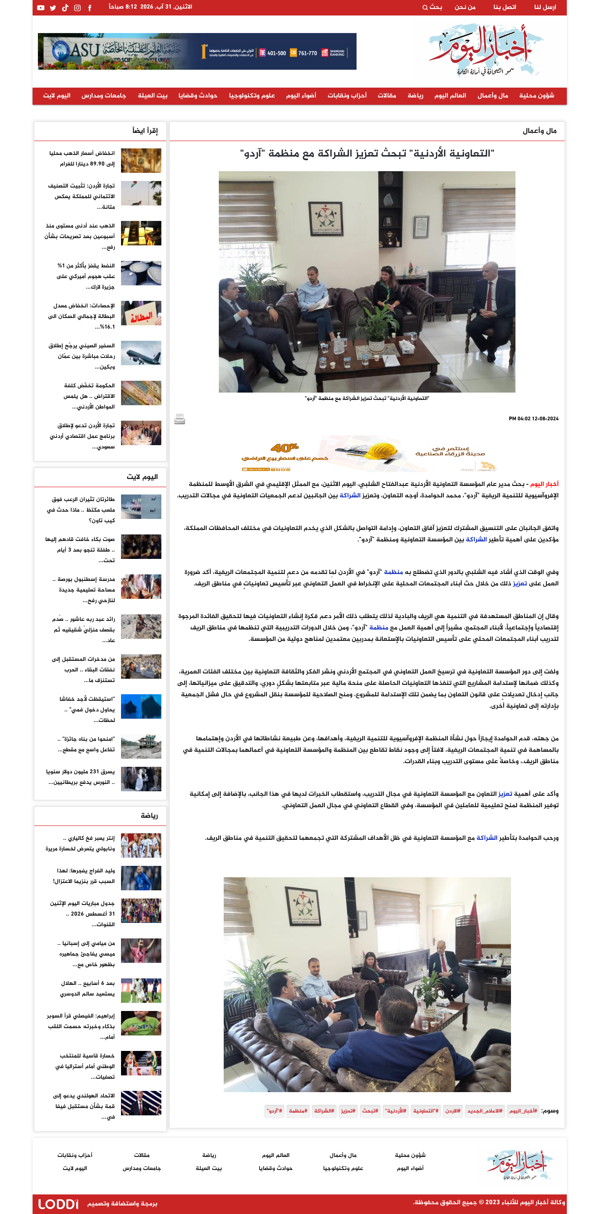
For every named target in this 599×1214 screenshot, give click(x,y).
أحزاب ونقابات (347, 96)
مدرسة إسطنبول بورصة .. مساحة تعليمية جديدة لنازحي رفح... (84, 590)
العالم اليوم (450, 96)
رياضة (415, 96)
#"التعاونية (425, 1111)
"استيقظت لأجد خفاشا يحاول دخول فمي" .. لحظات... (87, 710)
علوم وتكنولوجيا (252, 96)
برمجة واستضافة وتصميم (121, 1204)
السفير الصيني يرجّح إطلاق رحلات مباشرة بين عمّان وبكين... (81, 356)
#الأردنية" (395, 1111)
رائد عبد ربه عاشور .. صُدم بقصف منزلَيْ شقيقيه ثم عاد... (83, 630)
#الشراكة (324, 1111)
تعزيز (520, 583)
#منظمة (298, 1111)
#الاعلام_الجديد (484, 1111)
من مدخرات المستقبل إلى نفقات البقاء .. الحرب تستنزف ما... (83, 670)
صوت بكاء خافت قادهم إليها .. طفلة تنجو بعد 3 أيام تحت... (80, 550)
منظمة (393, 572)
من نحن (465, 7)
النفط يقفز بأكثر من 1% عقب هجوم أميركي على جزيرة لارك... (85, 276)
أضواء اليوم (301, 96)
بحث (435, 7)
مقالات (387, 96)
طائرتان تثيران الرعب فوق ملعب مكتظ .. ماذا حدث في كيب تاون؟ (80, 510)
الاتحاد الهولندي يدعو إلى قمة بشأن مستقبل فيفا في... (84, 1106)
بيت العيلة (152, 96)
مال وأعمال (493, 96)
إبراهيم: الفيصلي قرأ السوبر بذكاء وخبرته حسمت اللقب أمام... (81, 1026)
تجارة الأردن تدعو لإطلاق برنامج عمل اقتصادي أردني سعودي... (82, 436)
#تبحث (370, 1111)
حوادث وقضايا (198, 96)
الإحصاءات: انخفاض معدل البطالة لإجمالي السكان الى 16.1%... (81, 316)
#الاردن (452, 1111)
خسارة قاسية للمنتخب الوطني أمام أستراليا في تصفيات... (85, 1066)
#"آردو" (274, 1111)
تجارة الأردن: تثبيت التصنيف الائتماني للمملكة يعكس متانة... (81, 196)
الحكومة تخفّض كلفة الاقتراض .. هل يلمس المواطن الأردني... (89, 396)
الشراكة (350, 495)
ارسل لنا (545, 7)
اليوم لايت (56, 96)
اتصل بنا (504, 7)
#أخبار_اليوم (523, 1111)
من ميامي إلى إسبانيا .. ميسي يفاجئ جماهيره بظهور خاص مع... (86, 954)
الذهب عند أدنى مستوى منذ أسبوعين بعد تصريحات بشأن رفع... (79, 236)
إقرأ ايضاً (145, 131)
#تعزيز (348, 1111)
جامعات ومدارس (103, 96)
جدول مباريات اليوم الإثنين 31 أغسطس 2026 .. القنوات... (82, 914)
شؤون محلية (536, 96)
